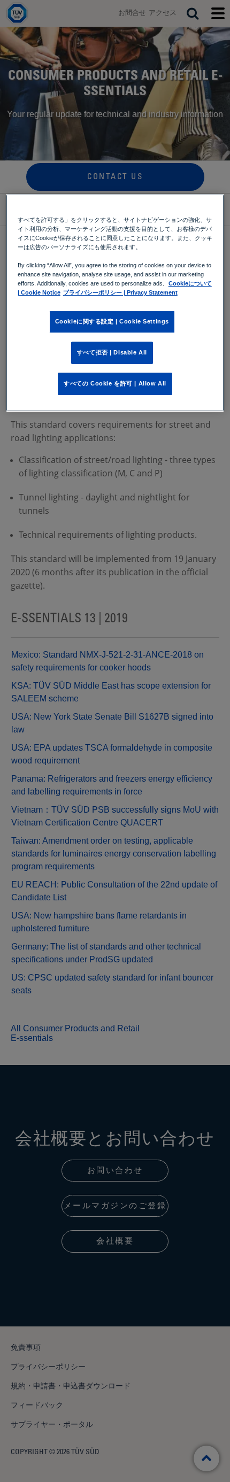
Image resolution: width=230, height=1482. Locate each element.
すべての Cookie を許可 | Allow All (115, 383)
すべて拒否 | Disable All (112, 352)
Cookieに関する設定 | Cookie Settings (112, 321)
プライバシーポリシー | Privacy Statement (120, 292)
